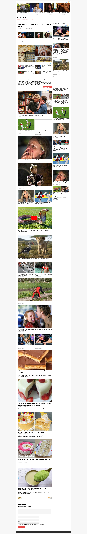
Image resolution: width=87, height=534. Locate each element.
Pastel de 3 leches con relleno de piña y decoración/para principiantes (34, 460)
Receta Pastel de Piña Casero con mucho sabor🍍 (32, 432)
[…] (27, 376)
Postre (29, 28)
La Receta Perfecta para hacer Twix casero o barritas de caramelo (34, 371)
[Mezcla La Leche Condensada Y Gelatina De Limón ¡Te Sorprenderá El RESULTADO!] (35, 486)
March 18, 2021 (21, 28)
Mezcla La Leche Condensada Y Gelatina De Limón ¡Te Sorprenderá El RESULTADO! (33, 488)
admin (26, 28)
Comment (19, 508)
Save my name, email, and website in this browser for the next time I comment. (32, 524)
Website (19, 521)
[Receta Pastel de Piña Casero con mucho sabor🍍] (35, 430)
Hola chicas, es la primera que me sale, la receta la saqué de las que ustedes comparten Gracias (35, 404)
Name (19, 515)
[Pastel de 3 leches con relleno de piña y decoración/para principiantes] (35, 457)
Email (19, 518)
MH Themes (31, 531)
